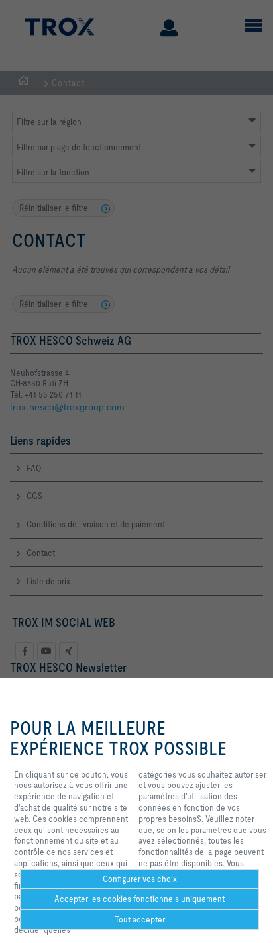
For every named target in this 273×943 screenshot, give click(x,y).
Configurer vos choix (140, 879)
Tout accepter (140, 919)
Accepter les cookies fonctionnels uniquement (139, 898)
